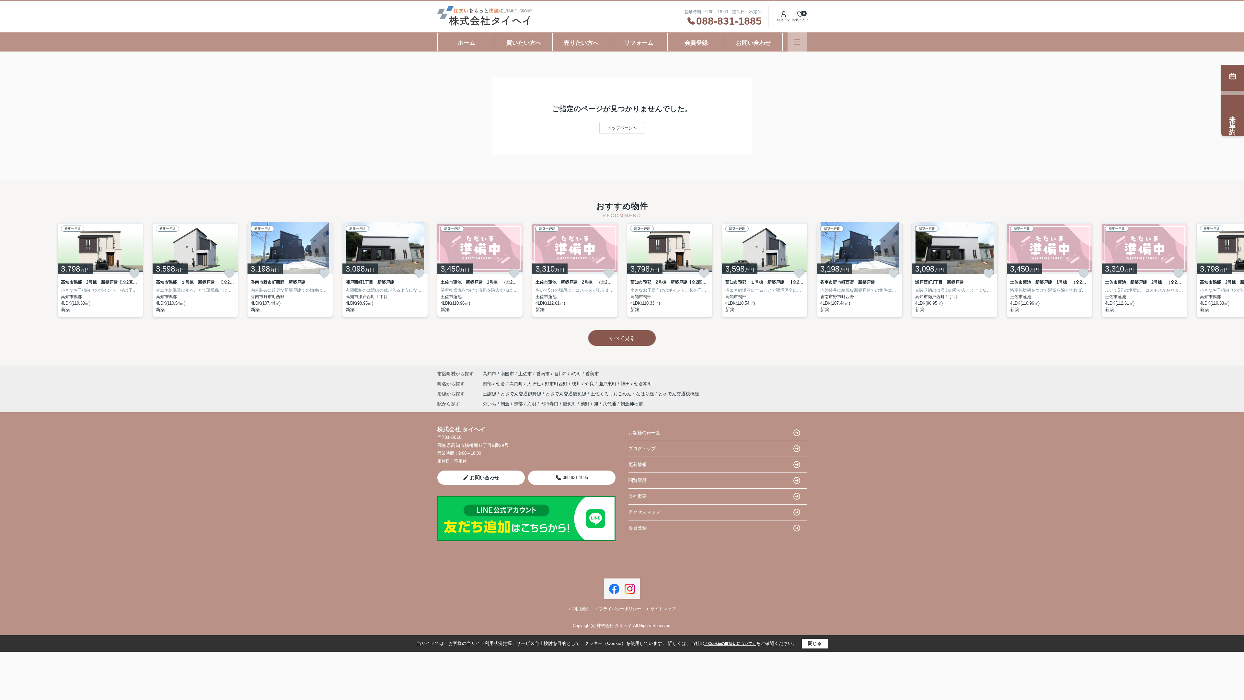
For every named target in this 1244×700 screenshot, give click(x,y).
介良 (590, 383)
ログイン (783, 20)
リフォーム (638, 43)
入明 (531, 403)
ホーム (466, 43)
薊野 (585, 403)
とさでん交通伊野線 (522, 393)
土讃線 (490, 393)
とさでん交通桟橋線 (678, 393)
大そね (534, 383)
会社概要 (637, 496)
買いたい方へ (523, 43)
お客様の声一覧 (644, 432)
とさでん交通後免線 (567, 393)
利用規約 (581, 608)
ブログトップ (642, 448)
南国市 (507, 373)
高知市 (489, 373)
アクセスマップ (644, 512)
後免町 (569, 403)
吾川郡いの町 (567, 373)
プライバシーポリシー (620, 608)
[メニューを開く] (797, 42)
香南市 (543, 373)
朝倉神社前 (631, 403)
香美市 (592, 373)
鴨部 (488, 383)
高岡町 (516, 383)
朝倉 (501, 383)
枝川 (577, 383)
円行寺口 (549, 403)
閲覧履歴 (637, 480)
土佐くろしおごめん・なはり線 (623, 393)
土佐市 (525, 373)
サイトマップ (663, 608)
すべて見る (622, 338)
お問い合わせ (753, 43)
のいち (489, 403)
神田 (626, 383)
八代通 (609, 403)
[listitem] (479, 269)
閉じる (815, 643)
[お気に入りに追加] (134, 273)
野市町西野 (557, 383)
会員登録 (696, 43)
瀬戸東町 (608, 383)
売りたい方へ (581, 43)
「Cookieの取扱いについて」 (730, 643)
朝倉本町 (643, 383)
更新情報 (637, 464)
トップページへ (622, 127)
